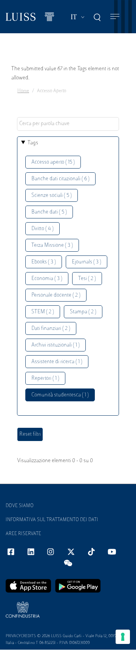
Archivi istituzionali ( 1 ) (55, 345)
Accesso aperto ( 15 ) (53, 162)
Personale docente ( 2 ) (55, 295)
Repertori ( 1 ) (45, 378)
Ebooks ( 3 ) (43, 262)
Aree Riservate (23, 534)
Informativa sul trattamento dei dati (52, 520)
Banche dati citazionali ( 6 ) (60, 179)
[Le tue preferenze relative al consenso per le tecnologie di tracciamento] (123, 637)
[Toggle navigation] (114, 17)
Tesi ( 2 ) (87, 279)
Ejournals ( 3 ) (86, 262)
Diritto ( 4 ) (42, 229)
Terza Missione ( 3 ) (52, 245)
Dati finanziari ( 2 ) (50, 328)
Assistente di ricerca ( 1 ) (56, 362)
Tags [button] (33, 143)
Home (23, 91)
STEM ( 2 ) (42, 312)
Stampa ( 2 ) (83, 312)
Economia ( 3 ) (46, 279)
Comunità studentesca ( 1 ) (60, 395)
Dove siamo (20, 506)
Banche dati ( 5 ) (49, 212)
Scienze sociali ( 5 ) (51, 195)
